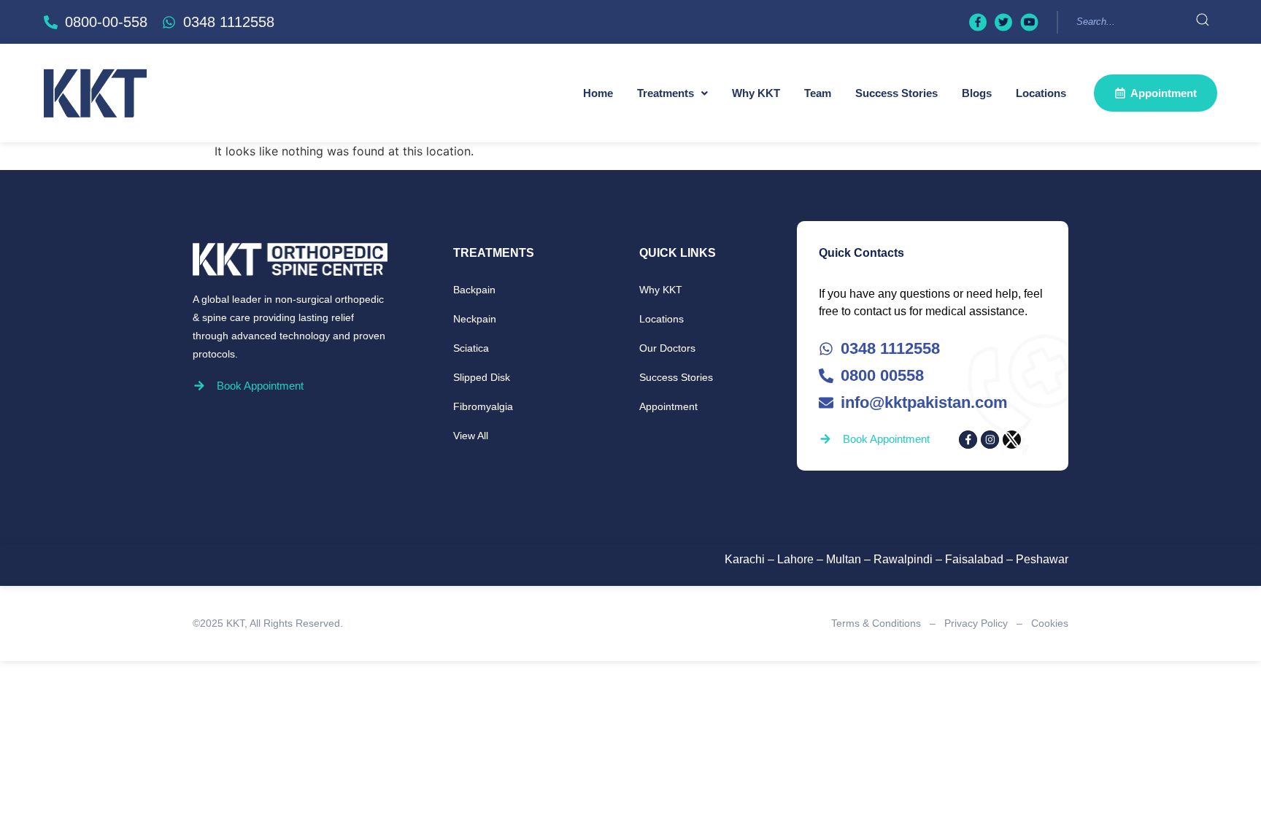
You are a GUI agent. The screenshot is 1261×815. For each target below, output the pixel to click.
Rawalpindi (903, 559)
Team (817, 93)
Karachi (745, 559)
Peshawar (1042, 559)
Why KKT (756, 93)
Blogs (977, 93)
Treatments (665, 93)
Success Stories (896, 93)
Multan (843, 559)
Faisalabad (974, 559)
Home (598, 93)
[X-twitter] (1012, 439)
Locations (1041, 93)
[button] (672, 93)
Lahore (795, 559)
